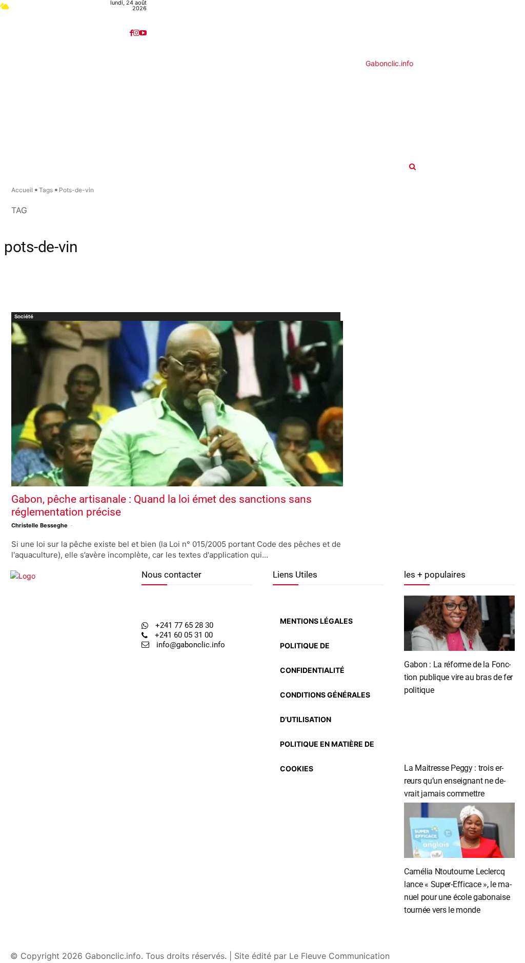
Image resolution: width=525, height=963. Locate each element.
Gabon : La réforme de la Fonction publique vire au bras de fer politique (458, 677)
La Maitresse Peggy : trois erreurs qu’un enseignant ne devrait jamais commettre (455, 780)
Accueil (22, 190)
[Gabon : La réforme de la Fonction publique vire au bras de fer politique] (459, 623)
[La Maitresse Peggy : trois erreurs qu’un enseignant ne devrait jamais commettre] (459, 726)
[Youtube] (143, 33)
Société (23, 316)
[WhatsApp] (33, 762)
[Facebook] (131, 33)
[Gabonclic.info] (201, 109)
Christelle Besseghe (39, 525)
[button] (467, 166)
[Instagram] (136, 33)
